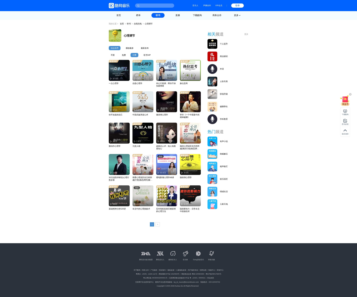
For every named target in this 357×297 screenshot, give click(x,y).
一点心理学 (114, 83)
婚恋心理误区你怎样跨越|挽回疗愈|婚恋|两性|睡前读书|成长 (190, 147)
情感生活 (224, 191)
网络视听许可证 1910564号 (169, 274)
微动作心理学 (114, 146)
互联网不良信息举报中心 (144, 282)
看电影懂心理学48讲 (165, 177)
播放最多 (130, 48)
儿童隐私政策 (181, 270)
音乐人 (195, 5)
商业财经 (224, 56)
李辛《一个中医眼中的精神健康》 (189, 116)
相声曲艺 (224, 166)
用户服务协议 (193, 270)
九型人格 (136, 146)
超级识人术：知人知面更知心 (166, 147)
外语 (222, 69)
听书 (158, 15)
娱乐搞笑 (224, 179)
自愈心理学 (137, 83)
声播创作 (207, 5)
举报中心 (220, 270)
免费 (124, 55)
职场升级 (224, 94)
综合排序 (115, 48)
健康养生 (224, 106)
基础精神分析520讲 (117, 209)
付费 (134, 55)
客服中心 (211, 270)
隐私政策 (171, 270)
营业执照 (210, 278)
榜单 (138, 15)
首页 (118, 15)
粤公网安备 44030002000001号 (155, 278)
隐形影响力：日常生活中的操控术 (189, 210)
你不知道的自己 (115, 115)
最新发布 (145, 48)
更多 (246, 34)
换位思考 (184, 83)
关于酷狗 (137, 270)
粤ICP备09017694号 (213, 274)
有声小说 (224, 141)
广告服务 (154, 270)
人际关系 (224, 81)
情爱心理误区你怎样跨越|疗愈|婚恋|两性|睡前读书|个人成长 (142, 178)
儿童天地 (224, 204)
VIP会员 (218, 5)
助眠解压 (224, 154)
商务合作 (217, 15)
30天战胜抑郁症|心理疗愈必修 (119, 178)
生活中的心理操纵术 (141, 209)
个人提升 (224, 44)
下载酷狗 (197, 15)
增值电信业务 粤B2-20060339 (192, 274)
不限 (113, 55)
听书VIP (147, 55)
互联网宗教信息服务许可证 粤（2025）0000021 (187, 278)
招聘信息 (203, 270)
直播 (177, 15)
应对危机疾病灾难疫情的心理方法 (166, 210)
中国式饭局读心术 (140, 115)
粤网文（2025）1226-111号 (146, 274)
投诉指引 (162, 270)
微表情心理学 (162, 115)
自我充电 (138, 24)
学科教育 (224, 119)
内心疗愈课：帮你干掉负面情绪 (166, 84)
